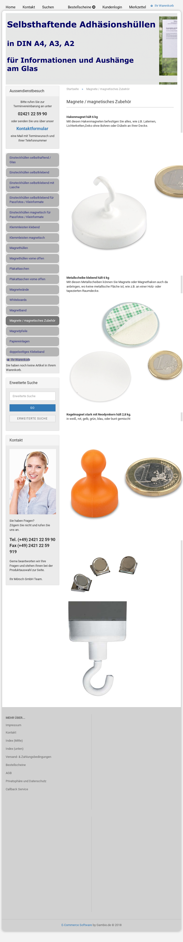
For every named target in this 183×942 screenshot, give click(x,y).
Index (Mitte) (14, 740)
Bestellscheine (80, 7)
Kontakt (29, 7)
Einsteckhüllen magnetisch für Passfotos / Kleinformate (30, 215)
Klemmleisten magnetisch (27, 237)
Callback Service (17, 789)
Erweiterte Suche (32, 418)
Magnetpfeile (18, 331)
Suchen (48, 7)
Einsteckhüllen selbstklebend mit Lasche (32, 185)
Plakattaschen (19, 268)
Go (32, 408)
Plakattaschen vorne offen (27, 279)
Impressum (13, 725)
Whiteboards (18, 300)
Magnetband (18, 310)
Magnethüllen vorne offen (27, 258)
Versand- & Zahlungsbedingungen (28, 757)
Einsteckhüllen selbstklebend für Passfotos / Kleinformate (32, 200)
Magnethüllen (19, 248)
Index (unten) (15, 748)
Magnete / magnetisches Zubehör (32, 320)
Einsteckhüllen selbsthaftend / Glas (30, 160)
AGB (9, 773)
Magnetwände (19, 289)
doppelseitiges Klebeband (27, 352)
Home (10, 7)
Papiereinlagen (20, 341)
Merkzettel (137, 7)
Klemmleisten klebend (25, 227)
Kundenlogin (112, 7)
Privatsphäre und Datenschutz (26, 781)
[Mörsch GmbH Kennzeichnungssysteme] (91, 49)
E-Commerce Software (76, 925)
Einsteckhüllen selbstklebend (29, 172)
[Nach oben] (170, 935)
